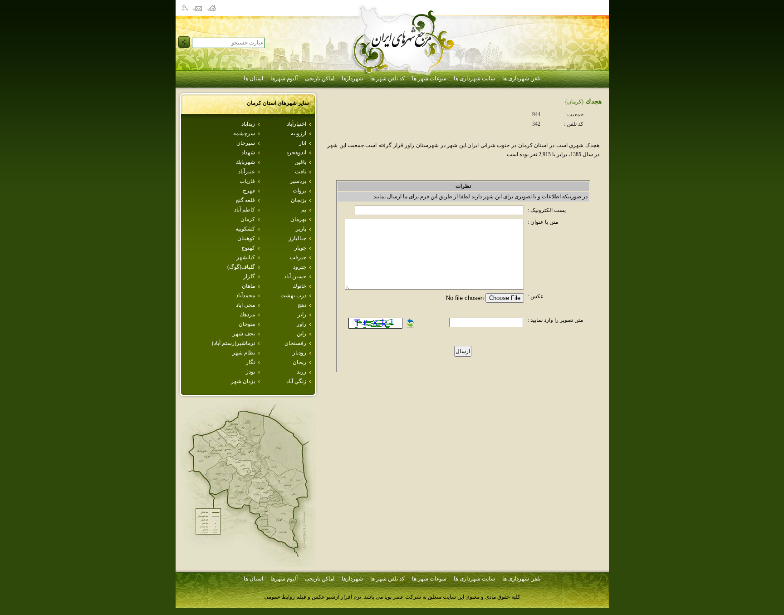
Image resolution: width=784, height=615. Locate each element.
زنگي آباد (296, 381)
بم (303, 210)
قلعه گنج (245, 200)
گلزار (249, 276)
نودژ (250, 372)
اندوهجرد (296, 152)
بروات (299, 190)
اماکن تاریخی (319, 78)
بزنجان (298, 200)
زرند (301, 372)
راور (301, 324)
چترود (299, 267)
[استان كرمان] (248, 564)
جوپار (300, 248)
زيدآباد (248, 124)
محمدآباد (245, 295)
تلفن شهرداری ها (521, 78)
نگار (250, 362)
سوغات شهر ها (429, 78)
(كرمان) (574, 101)
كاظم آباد (244, 210)
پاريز (301, 229)
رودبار (299, 352)
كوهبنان (246, 238)
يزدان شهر (243, 381)
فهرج (249, 190)
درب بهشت (293, 295)
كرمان (247, 219)
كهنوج (248, 248)
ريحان (299, 362)
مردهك (247, 314)
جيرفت (298, 257)
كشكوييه (245, 229)
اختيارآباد (296, 124)
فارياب (247, 181)
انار (302, 143)
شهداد (248, 152)
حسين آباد (295, 276)
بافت (300, 171)
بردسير (298, 181)
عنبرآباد (246, 171)
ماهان (248, 286)
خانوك (299, 286)
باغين (300, 162)
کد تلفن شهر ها (387, 78)
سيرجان (245, 143)
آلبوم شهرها (284, 78)
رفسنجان (295, 343)
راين (301, 333)
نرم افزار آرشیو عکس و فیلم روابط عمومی (312, 597)
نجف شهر (244, 333)
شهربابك (245, 162)
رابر (302, 314)
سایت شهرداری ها (474, 78)
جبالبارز (297, 238)
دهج (302, 305)
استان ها (253, 78)
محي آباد (245, 305)
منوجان (247, 324)
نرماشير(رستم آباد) (233, 343)
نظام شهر (243, 352)
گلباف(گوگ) (241, 267)
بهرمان (298, 219)
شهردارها (352, 78)
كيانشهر (245, 257)
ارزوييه (298, 133)
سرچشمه (244, 133)
